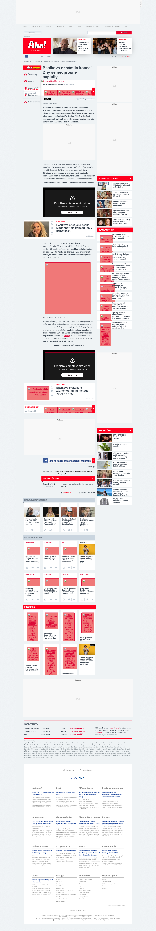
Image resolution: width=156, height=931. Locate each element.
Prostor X (35, 880)
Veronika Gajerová (94, 755)
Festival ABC (113, 853)
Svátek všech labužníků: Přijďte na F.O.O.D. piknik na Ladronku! (112, 835)
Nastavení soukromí (47, 920)
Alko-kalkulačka (37, 821)
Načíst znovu (72, 213)
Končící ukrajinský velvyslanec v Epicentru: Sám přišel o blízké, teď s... (42, 805)
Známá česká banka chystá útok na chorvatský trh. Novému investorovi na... (89, 831)
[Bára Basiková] (68, 265)
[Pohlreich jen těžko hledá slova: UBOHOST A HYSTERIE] (65, 46)
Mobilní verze (87, 770)
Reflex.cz (118, 26)
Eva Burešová (28, 745)
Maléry (31, 81)
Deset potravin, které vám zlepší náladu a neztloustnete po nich (88, 858)
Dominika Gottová (123, 743)
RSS (84, 910)
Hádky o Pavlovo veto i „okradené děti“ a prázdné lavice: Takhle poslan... (43, 802)
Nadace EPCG (94, 824)
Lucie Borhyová (33, 751)
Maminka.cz (60, 26)
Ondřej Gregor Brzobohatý (46, 753)
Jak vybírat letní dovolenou (111, 797)
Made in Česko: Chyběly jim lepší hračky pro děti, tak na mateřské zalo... (41, 889)
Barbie (80, 883)
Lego (80, 886)
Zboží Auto (59, 896)
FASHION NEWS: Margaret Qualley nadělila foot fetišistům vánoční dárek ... (66, 854)
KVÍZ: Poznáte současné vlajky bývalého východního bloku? (41, 860)
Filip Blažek (57, 745)
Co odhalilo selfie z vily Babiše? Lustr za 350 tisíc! (89, 808)
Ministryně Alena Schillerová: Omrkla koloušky (42, 885)
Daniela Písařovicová (109, 743)
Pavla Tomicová (60, 753)
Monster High (82, 881)
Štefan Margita (121, 753)
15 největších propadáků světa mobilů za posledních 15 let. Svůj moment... (66, 833)
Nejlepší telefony (61, 824)
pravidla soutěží (76, 734)
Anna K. (38, 743)
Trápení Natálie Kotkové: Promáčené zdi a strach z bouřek (120, 246)
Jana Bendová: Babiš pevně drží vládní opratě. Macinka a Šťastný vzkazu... (41, 798)
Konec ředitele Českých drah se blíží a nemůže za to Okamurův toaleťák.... (89, 835)
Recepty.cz (49, 26)
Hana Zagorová (93, 745)
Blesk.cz (25, 26)
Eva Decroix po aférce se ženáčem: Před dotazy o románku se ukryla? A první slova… (121, 276)
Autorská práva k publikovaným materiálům (48, 918)
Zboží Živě (59, 881)
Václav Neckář (70, 755)
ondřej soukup (69, 471)
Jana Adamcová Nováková (87, 747)
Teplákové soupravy (84, 892)
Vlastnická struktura (59, 920)
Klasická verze (70, 770)
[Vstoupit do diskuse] (37, 567)
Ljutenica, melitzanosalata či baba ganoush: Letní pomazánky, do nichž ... (112, 827)
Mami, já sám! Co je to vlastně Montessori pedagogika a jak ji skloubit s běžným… (120, 256)
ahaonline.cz (114, 728)
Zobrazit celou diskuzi (88, 493)
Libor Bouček (112, 749)
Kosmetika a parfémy (85, 890)
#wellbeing (67, 851)
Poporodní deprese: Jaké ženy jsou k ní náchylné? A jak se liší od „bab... (89, 862)
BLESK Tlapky (37, 851)
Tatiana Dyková (37, 755)
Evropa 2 (104, 888)
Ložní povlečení (83, 896)
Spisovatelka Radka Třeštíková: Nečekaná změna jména (88, 800)
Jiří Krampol (34, 749)
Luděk (122, 57)
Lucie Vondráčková (55, 751)
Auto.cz (98, 26)
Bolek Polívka (66, 743)
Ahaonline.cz (28, 61)
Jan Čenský (66, 747)
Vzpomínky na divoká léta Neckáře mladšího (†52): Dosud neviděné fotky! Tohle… (120, 295)
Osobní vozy (59, 883)
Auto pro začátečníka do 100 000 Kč (66, 894)
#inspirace (59, 851)
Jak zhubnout (83, 792)
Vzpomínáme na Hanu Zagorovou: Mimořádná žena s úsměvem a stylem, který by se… (121, 266)
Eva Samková (38, 745)
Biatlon (68, 792)
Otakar (129, 57)
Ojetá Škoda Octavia (61, 899)
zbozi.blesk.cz (60, 888)
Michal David (119, 751)
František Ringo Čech (69, 745)
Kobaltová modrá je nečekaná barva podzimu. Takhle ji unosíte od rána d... (112, 806)
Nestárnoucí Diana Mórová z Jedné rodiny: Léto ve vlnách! (121, 236)
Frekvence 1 (105, 886)
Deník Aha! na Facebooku (26, 56)
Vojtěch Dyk (116, 755)
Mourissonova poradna (110, 851)
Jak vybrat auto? (60, 901)
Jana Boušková (101, 747)
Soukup (67, 336)
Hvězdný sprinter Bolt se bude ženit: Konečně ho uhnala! (66, 802)
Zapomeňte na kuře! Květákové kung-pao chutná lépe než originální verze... (112, 831)
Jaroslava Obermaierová (114, 747)
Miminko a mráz (116, 794)
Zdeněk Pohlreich (29, 757)
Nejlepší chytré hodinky (63, 821)
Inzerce (72, 910)
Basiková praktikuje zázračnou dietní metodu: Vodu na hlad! (73, 390)
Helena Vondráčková (105, 745)
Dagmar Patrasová (96, 743)
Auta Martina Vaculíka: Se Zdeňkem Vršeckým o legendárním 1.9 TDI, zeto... (42, 835)
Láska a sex (32, 95)
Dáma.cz (71, 26)
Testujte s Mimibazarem (85, 879)
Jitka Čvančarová (56, 749)
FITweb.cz (108, 26)
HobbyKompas (60, 892)
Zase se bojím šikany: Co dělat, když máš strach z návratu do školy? (112, 856)
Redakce (79, 910)
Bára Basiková (80, 471)
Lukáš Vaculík (66, 751)
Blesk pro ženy (37, 26)
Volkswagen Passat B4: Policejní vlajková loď (41, 827)
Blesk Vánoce (37, 792)
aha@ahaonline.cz (77, 728)
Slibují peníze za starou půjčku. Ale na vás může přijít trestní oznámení (86, 660)
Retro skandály (34, 102)
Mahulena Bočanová (78, 751)
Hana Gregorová (82, 745)
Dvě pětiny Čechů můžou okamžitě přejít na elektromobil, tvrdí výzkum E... (42, 831)
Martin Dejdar (110, 751)
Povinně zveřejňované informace (105, 920)
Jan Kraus (74, 747)
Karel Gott (74, 749)
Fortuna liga (37, 882)
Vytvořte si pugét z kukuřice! (110, 803)
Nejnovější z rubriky (108, 178)
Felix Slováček (48, 745)
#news (74, 851)
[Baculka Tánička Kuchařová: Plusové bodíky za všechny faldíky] (106, 46)
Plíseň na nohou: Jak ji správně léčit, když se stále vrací (89, 866)
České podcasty (106, 881)
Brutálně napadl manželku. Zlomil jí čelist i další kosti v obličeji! (88, 804)
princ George (40, 757)
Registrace (27, 36)
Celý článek (90, 236)
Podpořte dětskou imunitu (87, 851)
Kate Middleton (90, 749)
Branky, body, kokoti (46, 880)
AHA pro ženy (105, 430)
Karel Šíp (81, 749)
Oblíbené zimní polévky (110, 821)
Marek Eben (90, 751)
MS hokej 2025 (60, 792)
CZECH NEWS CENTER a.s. (64, 915)
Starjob (104, 879)
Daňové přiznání (84, 821)
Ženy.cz (80, 26)
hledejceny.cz (59, 879)
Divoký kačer (47, 851)
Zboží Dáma (59, 886)
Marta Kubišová (99, 751)
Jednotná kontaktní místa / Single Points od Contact (80, 920)
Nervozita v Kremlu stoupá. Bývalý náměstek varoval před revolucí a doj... (88, 827)
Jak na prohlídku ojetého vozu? (64, 890)
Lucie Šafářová (43, 751)
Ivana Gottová (36, 747)
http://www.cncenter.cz (79, 731)
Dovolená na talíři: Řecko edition (64, 861)
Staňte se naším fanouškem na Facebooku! (69, 460)
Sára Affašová (89, 753)
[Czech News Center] (82, 778)
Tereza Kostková (48, 755)
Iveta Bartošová (46, 747)
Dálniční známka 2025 (44, 824)
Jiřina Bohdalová (45, 749)
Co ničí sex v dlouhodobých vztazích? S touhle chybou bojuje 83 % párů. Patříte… (119, 286)
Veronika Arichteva (82, 755)
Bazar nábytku (83, 899)
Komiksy (105, 853)
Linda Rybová (121, 749)
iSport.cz (89, 26)
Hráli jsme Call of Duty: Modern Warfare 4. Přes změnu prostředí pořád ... (65, 829)
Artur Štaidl (57, 743)
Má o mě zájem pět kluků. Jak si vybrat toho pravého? (111, 860)
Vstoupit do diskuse (86, 99)
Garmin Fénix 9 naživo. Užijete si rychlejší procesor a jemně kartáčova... (65, 837)
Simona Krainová (110, 753)
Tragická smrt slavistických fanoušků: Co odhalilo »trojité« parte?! (66, 798)
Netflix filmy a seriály (39, 853)
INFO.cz (39, 794)
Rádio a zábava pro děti (108, 883)
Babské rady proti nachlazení (88, 853)
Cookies (117, 918)
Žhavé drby (38, 61)
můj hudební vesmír (69, 474)
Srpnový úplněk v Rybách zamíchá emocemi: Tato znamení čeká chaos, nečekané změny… (121, 315)
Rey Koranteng (79, 753)
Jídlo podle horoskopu (116, 824)
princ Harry (49, 757)
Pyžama (81, 888)
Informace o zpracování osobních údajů (103, 918)
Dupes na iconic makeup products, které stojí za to (65, 858)
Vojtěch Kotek (126, 755)
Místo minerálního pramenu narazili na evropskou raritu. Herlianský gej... (42, 856)
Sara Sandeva (99, 753)
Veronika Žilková (107, 755)
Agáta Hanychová (29, 743)
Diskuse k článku (51, 478)
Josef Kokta (66, 749)
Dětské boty (82, 894)
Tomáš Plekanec (59, 755)
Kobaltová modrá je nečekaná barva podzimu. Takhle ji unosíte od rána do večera (119, 325)
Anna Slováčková (47, 743)
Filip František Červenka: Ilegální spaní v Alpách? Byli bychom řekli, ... (42, 864)
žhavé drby (59, 471)
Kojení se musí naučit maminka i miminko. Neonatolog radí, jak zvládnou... (111, 800)
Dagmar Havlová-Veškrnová (80, 743)
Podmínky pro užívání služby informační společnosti (76, 918)
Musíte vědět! (33, 88)
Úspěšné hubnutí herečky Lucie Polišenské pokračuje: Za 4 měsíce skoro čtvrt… (120, 305)
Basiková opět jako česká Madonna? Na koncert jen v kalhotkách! (74, 227)
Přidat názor (67, 493)
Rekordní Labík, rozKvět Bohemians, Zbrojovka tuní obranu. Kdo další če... (42, 893)
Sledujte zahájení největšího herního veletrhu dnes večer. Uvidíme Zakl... (112, 864)
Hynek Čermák (118, 745)
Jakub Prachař (57, 747)
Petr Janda (69, 753)
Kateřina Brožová (101, 749)
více (126, 26)
